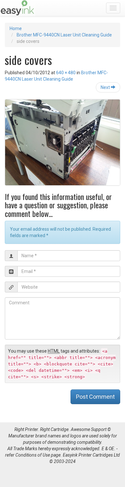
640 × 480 (66, 72)
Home (16, 28)
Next (106, 87)
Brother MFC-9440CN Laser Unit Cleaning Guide (64, 34)
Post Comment (95, 396)
